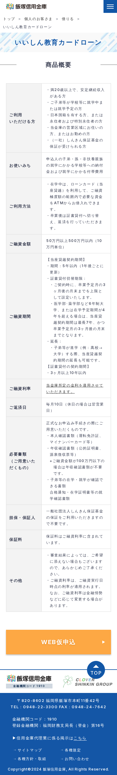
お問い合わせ (77, 758)
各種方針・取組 (32, 758)
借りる (68, 18)
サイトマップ (30, 750)
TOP (96, 673)
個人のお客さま (38, 18)
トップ (9, 18)
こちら (80, 737)
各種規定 (73, 750)
